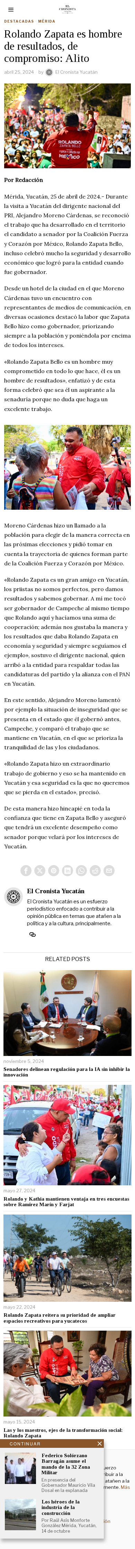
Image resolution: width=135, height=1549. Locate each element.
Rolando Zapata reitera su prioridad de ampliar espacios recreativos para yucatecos (59, 1318)
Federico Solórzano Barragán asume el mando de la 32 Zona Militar (66, 1464)
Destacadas (19, 21)
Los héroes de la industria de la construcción (61, 1507)
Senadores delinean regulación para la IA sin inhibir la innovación (66, 1072)
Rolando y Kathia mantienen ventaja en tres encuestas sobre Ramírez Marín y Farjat (66, 1202)
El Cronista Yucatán (76, 72)
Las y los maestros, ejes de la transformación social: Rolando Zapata (63, 1433)
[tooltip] (26, 870)
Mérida (46, 21)
